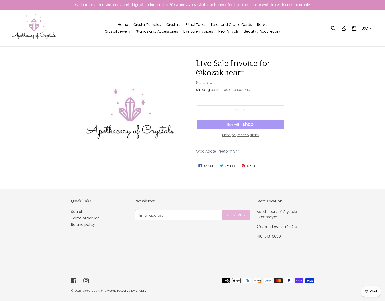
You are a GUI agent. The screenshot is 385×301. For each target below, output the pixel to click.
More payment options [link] (240, 135)
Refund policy (83, 224)
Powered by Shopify (131, 291)
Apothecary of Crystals (99, 291)
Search (77, 211)
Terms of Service (85, 218)
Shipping (203, 89)
